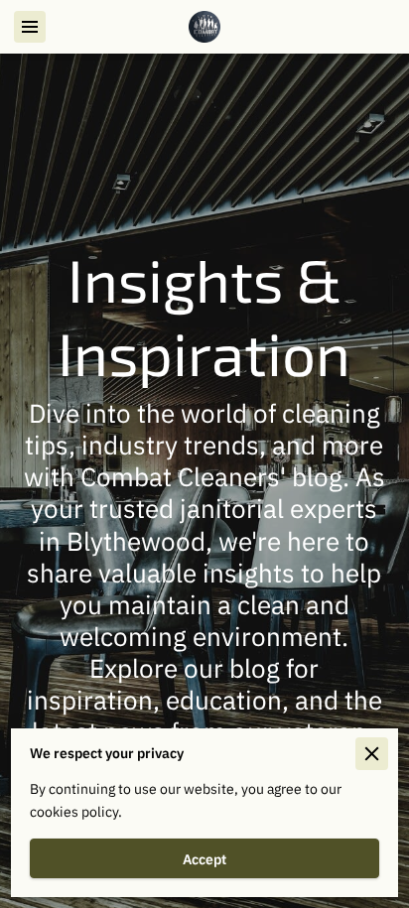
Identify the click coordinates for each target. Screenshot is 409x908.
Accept (204, 858)
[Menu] (30, 27)
